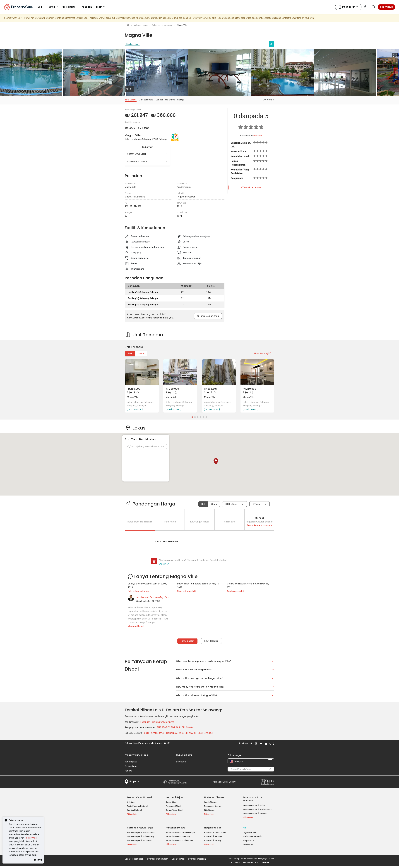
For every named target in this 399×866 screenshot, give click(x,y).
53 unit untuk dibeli (136, 154)
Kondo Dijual (171, 802)
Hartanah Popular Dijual (140, 827)
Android (158, 743)
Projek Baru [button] (68, 6)
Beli (130, 353)
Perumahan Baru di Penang (255, 813)
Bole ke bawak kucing (138, 591)
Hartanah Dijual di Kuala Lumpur (141, 832)
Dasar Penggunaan (134, 859)
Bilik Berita (181, 761)
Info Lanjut (131, 99)
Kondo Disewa (210, 802)
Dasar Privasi (178, 859)
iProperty (132, 781)
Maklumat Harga (174, 99)
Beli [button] (40, 6)
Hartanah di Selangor (213, 836)
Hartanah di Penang (212, 840)
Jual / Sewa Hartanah (252, 836)
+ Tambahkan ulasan (251, 187)
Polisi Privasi (31, 837)
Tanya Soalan (187, 641)
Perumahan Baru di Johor (254, 805)
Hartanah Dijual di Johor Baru (139, 840)
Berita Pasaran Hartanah (137, 806)
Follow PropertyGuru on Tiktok (273, 743)
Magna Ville (132, 397)
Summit (224, 781)
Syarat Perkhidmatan (157, 859)
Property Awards (175, 781)
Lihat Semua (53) (262, 353)
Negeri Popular (212, 827)
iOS (168, 743)
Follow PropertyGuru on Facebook (251, 743)
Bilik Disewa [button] (209, 810)
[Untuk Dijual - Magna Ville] (142, 372)
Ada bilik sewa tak (235, 591)
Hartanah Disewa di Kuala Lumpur (180, 832)
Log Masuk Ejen (249, 832)
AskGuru (131, 802)
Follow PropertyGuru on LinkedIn (265, 743)
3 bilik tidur (232, 504)
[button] (216, 461)
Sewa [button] (52, 6)
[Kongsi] (271, 44)
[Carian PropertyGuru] (269, 769)
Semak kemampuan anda (259, 525)
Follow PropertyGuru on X (269, 743)
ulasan (257, 135)
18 (130, 89)
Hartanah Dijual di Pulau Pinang (140, 836)
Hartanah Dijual (174, 797)
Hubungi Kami (184, 755)
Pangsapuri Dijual (173, 806)
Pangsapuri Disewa (212, 806)
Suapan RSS (248, 840)
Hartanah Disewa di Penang (178, 836)
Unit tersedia (146, 99)
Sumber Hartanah (134, 810)
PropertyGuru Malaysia (140, 797)
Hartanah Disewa (214, 797)
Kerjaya (128, 770)
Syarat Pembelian (197, 859)
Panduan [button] (87, 6)
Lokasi (159, 99)
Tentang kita (131, 761)
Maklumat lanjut (136, 626)
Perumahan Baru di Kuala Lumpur (257, 809)
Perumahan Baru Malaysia (252, 799)
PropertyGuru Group (136, 755)
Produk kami (131, 766)
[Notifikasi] (373, 7)
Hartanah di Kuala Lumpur (215, 832)
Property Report (267, 782)
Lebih (99, 6)
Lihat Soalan (211, 641)
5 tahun (256, 504)
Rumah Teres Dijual (174, 810)
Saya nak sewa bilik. (187, 591)
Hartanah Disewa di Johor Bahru (179, 840)
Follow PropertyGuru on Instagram (255, 743)
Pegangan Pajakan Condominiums (157, 722)
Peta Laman (248, 844)
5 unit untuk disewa (137, 161)
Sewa (141, 353)
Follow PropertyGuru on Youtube (260, 743)
